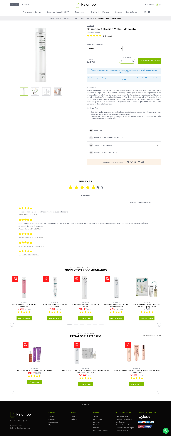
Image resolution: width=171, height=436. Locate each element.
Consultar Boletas (122, 430)
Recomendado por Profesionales (109, 138)
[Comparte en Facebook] (127, 162)
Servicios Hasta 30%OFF (58, 12)
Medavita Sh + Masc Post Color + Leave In (34, 370)
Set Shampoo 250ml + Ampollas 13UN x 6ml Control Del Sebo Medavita (85, 371)
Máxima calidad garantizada (107, 152)
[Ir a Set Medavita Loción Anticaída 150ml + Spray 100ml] (147, 287)
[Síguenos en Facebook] (149, 12)
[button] (142, 162)
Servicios (52, 419)
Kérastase (97, 422)
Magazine (52, 425)
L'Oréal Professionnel (100, 425)
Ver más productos (150, 335)
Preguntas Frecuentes (123, 416)
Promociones (53, 422)
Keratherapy (97, 419)
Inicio (52, 18)
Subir (86, 404)
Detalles (98, 130)
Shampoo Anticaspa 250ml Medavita (55, 305)
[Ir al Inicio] (85, 5)
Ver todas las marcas (100, 430)
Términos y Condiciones (124, 419)
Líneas (75, 18)
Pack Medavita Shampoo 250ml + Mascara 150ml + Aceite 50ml (136, 371)
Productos (80, 12)
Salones (118, 12)
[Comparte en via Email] (139, 162)
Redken (96, 428)
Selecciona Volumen (95, 44)
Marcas (105, 12)
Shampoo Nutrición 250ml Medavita (24, 305)
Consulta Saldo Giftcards (124, 425)
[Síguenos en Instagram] (145, 12)
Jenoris (96, 416)
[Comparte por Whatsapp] (135, 162)
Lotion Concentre (86, 18)
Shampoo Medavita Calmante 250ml (85, 305)
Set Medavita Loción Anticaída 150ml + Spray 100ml (146, 305)
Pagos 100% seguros (103, 145)
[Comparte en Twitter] (131, 162)
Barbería (74, 419)
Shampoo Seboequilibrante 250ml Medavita (116, 305)
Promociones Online (32, 12)
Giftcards (74, 416)
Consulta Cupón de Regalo (125, 428)
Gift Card (95, 12)
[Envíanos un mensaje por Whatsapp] (166, 431)
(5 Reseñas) (107, 36)
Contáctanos (120, 422)
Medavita (67, 18)
